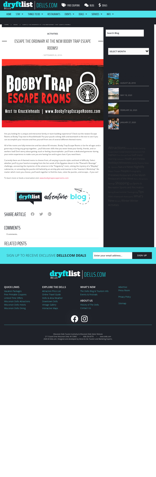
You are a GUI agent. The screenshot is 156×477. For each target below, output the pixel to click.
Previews (113, 175)
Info (109, 14)
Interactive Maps (50, 308)
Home (8, 14)
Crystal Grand (125, 151)
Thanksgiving (132, 192)
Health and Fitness (135, 158)
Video (110, 196)
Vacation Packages (13, 291)
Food (129, 155)
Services (95, 14)
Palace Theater (114, 171)
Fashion (112, 155)
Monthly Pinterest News (140, 163)
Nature (122, 167)
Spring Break (113, 192)
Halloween (120, 159)
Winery (118, 201)
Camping (142, 148)
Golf (134, 155)
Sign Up (142, 255)
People (125, 171)
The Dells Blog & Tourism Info (94, 291)
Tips (141, 191)
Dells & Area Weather (52, 298)
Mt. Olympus (113, 167)
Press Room (124, 290)
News (130, 167)
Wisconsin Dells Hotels (15, 304)
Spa (130, 183)
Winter (125, 200)
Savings (111, 183)
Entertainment (136, 152)
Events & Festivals (89, 294)
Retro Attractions (141, 179)
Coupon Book (113, 152)
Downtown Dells (50, 301)
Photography (135, 171)
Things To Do (34, 14)
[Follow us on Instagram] (84, 319)
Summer (123, 192)
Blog (91, 5)
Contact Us (85, 308)
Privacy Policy (124, 296)
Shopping (122, 183)
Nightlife (139, 167)
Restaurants (54, 14)
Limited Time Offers (13, 298)
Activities (52, 33)
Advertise (122, 287)
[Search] (148, 33)
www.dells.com (105, 336)
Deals (104, 5)
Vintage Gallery (49, 304)
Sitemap (122, 303)
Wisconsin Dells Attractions (17, 301)
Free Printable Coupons (15, 294)
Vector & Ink (83, 339)
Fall (143, 152)
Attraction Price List (51, 291)
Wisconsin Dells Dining (15, 308)
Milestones (125, 162)
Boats (135, 148)
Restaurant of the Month (132, 175)
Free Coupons (73, 5)
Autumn (129, 148)
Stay (18, 14)
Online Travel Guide (51, 294)
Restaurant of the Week (120, 178)
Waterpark (118, 196)
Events (68, 14)
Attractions (117, 147)
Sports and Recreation (132, 187)
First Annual (122, 155)
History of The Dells (89, 304)
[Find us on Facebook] (74, 319)
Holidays (113, 162)
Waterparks (128, 196)
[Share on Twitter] (43, 214)
